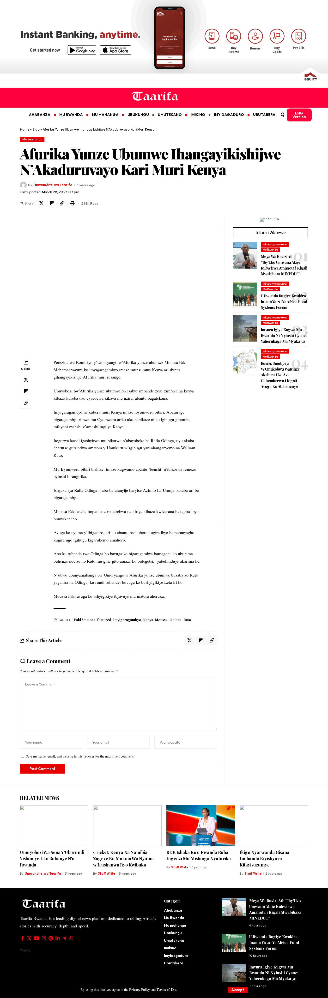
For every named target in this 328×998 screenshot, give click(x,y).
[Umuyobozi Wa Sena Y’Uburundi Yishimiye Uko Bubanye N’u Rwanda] (54, 825)
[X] (29, 938)
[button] (238, 990)
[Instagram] (44, 938)
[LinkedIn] (57, 938)
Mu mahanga (32, 139)
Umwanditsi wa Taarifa (52, 185)
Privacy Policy (139, 989)
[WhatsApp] (71, 938)
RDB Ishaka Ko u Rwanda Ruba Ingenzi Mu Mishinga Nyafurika (198, 855)
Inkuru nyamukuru (275, 244)
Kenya (148, 620)
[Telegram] (64, 938)
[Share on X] (41, 203)
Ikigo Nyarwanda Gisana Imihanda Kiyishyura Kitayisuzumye (264, 858)
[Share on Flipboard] (51, 203)
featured (104, 620)
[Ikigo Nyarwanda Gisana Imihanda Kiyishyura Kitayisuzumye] (274, 825)
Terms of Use (166, 989)
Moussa (161, 620)
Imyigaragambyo (127, 620)
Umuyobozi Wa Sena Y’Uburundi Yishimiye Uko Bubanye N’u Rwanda (52, 858)
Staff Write (106, 873)
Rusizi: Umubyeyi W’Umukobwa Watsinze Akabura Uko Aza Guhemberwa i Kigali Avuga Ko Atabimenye (280, 375)
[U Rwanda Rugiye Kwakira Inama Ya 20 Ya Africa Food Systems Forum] (245, 295)
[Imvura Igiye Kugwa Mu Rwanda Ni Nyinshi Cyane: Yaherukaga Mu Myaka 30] (245, 328)
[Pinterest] (50, 938)
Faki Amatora (84, 620)
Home (24, 129)
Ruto (187, 620)
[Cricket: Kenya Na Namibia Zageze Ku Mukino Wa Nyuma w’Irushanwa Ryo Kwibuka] (127, 825)
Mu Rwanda (270, 250)
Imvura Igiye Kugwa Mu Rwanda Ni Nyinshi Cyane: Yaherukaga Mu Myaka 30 (283, 335)
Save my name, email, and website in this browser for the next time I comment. (80, 756)
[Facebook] (22, 938)
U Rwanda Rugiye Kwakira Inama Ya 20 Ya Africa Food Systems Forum (284, 302)
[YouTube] (37, 938)
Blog (36, 129)
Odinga (176, 620)
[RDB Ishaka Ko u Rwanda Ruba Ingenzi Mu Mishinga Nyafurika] (200, 825)
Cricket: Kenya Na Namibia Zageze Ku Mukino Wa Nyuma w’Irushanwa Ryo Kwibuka (123, 858)
